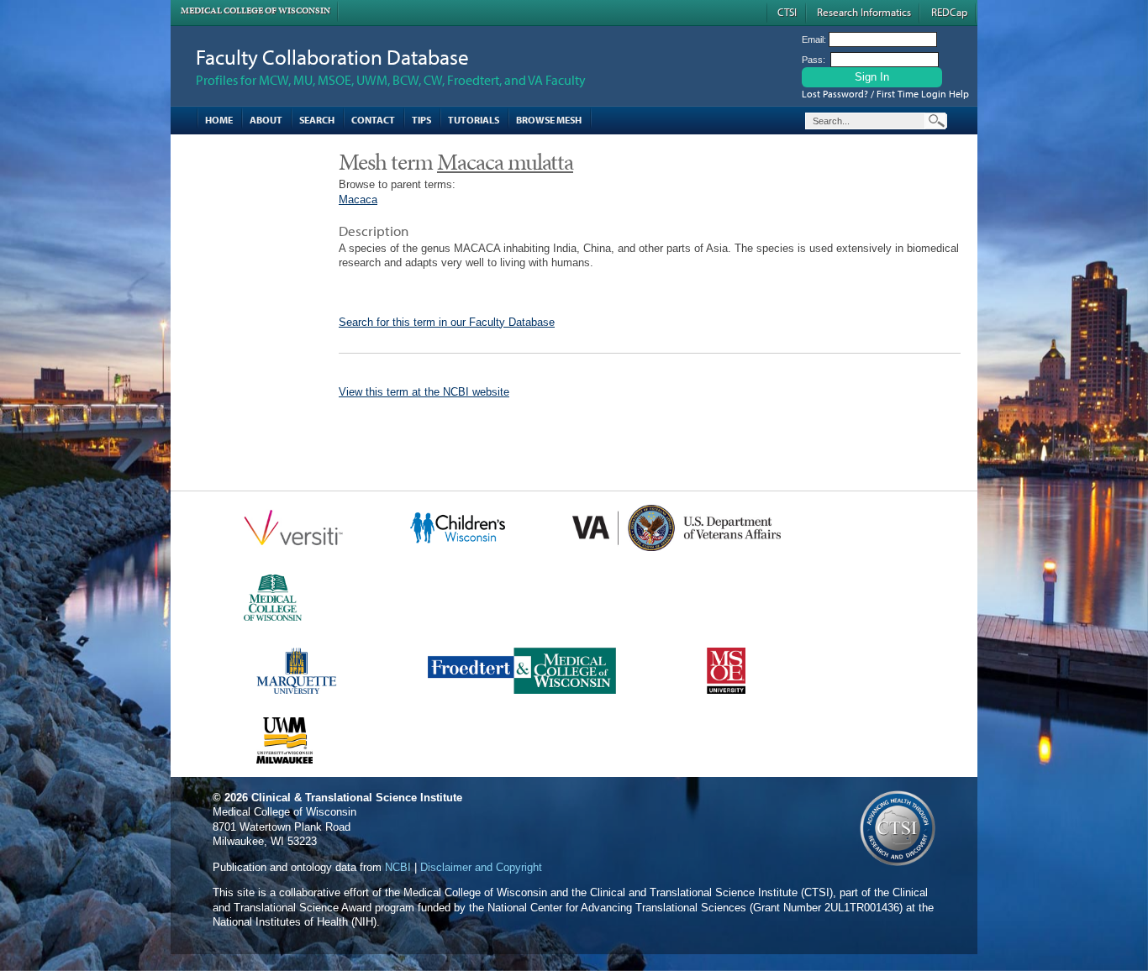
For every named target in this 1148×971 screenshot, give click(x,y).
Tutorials (473, 119)
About (266, 119)
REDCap (949, 11)
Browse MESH (549, 119)
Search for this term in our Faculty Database (447, 322)
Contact (373, 119)
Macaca (358, 199)
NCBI (398, 867)
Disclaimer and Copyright (481, 867)
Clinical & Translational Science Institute (356, 797)
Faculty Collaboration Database (332, 57)
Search (316, 119)
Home (219, 119)
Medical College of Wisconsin (255, 10)
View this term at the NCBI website (424, 392)
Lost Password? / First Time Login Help (885, 93)
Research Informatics (864, 11)
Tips (421, 119)
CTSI (787, 11)
